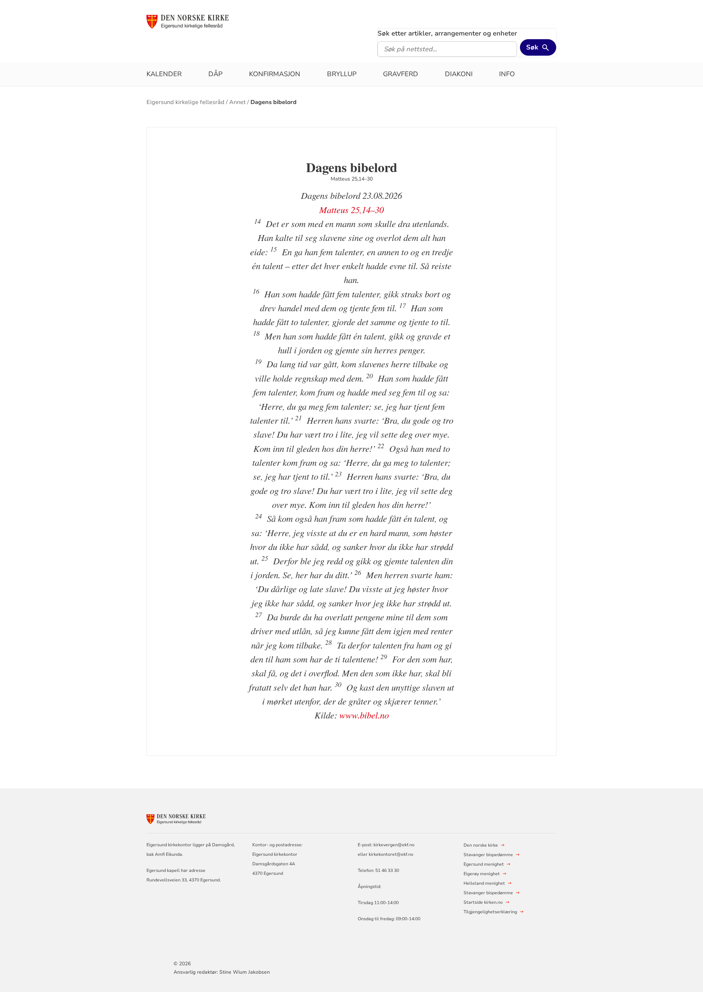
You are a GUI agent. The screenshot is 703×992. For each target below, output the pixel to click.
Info (507, 74)
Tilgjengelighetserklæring (490, 912)
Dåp (215, 74)
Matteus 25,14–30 (351, 210)
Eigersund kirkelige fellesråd (185, 102)
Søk (532, 47)
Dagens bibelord (273, 102)
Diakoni (459, 74)
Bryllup (342, 74)
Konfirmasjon (274, 74)
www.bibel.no (364, 715)
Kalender (164, 74)
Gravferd (400, 74)
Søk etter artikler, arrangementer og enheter (447, 33)
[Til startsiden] (202, 20)
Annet (237, 102)
